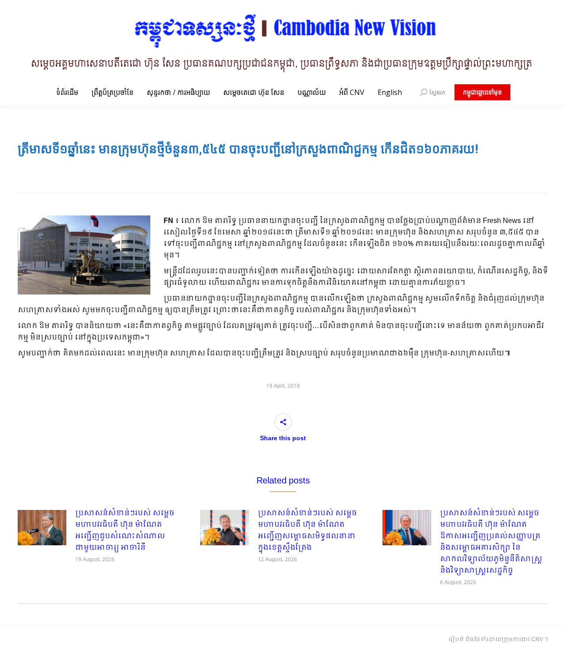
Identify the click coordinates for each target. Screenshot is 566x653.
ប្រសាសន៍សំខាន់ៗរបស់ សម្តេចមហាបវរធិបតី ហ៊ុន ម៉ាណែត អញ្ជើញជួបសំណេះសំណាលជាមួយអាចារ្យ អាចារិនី (124, 531)
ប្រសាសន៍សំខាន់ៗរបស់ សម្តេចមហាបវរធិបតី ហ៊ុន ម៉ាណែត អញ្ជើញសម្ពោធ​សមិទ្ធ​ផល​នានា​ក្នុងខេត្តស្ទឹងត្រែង (307, 531)
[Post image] (42, 527)
